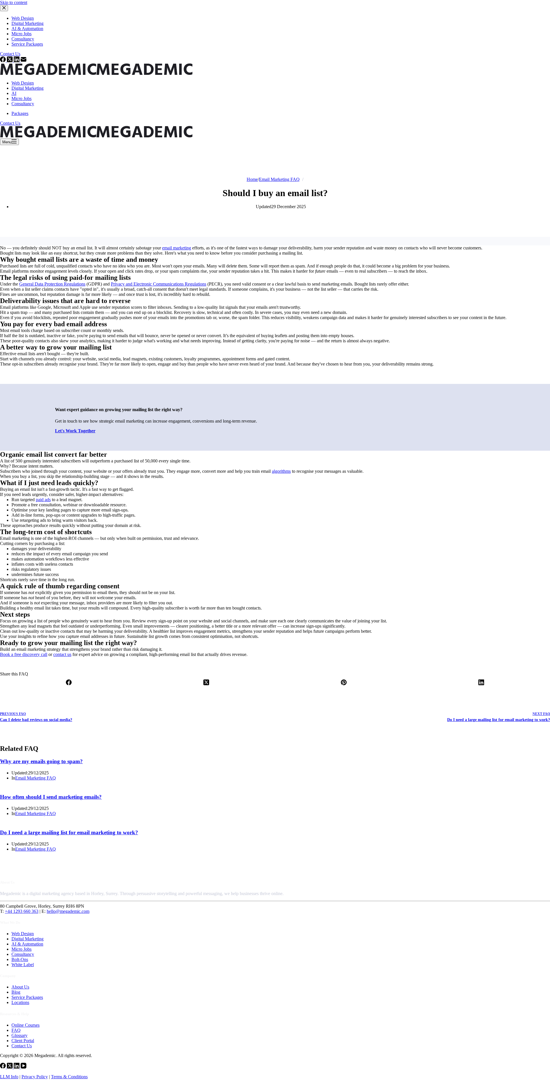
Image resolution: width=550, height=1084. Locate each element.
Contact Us (10, 123)
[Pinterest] (343, 687)
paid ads (43, 499)
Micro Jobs (21, 98)
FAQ (16, 1030)
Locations (20, 1002)
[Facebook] (69, 687)
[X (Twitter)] (206, 687)
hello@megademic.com (68, 911)
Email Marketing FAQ (35, 778)
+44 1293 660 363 (21, 911)
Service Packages (27, 997)
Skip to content (13, 2)
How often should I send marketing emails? (51, 797)
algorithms (281, 471)
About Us (20, 987)
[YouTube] (23, 1067)
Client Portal (22, 1040)
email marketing (176, 247)
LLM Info (9, 1076)
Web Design (22, 83)
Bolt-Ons (19, 959)
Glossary (19, 1035)
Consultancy (22, 103)
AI (13, 93)
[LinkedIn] (481, 687)
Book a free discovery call (23, 654)
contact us (62, 654)
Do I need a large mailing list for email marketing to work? (69, 832)
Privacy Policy (34, 1076)
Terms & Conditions (69, 1076)
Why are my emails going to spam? (41, 761)
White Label (22, 964)
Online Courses (25, 1025)
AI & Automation (27, 944)
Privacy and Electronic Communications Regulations (158, 284)
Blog (15, 992)
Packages (19, 113)
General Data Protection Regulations (52, 284)
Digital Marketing (27, 88)
